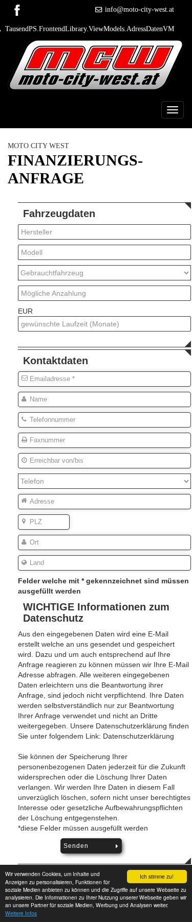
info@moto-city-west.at (139, 9)
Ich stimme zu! (157, 876)
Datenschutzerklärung (138, 736)
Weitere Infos (21, 913)
